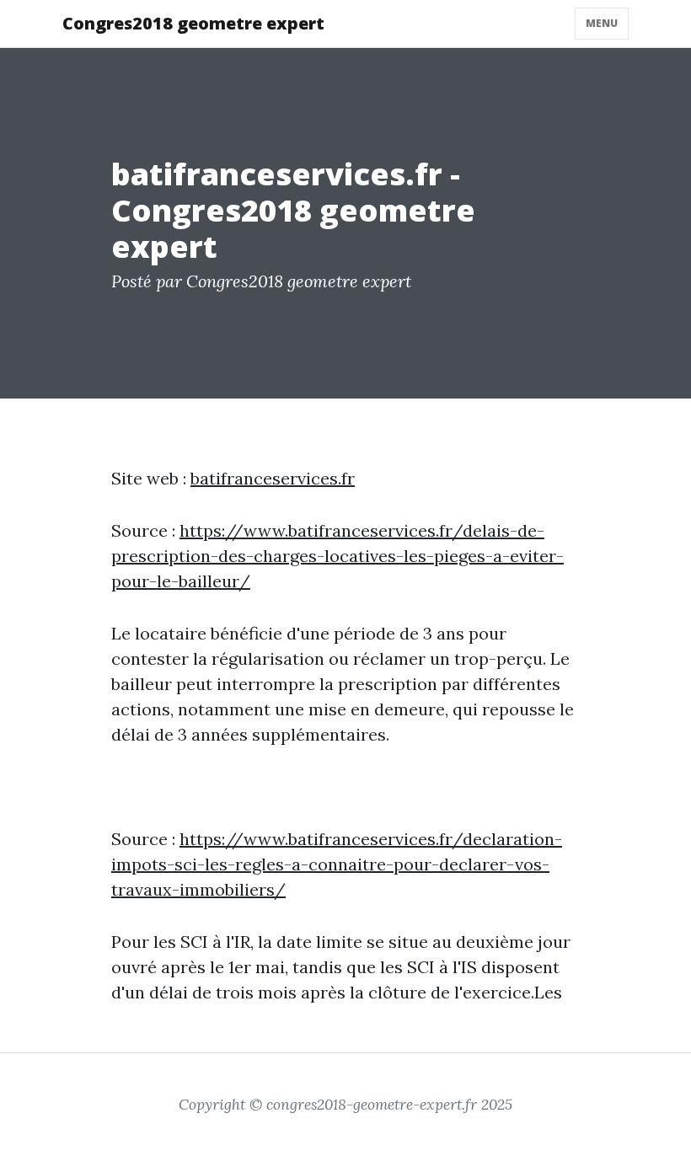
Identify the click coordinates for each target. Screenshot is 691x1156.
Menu (602, 23)
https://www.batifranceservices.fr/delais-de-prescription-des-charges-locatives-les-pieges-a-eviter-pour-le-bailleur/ (337, 555)
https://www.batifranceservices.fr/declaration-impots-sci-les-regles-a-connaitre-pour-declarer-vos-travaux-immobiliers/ (336, 864)
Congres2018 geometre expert (193, 23)
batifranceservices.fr (272, 478)
